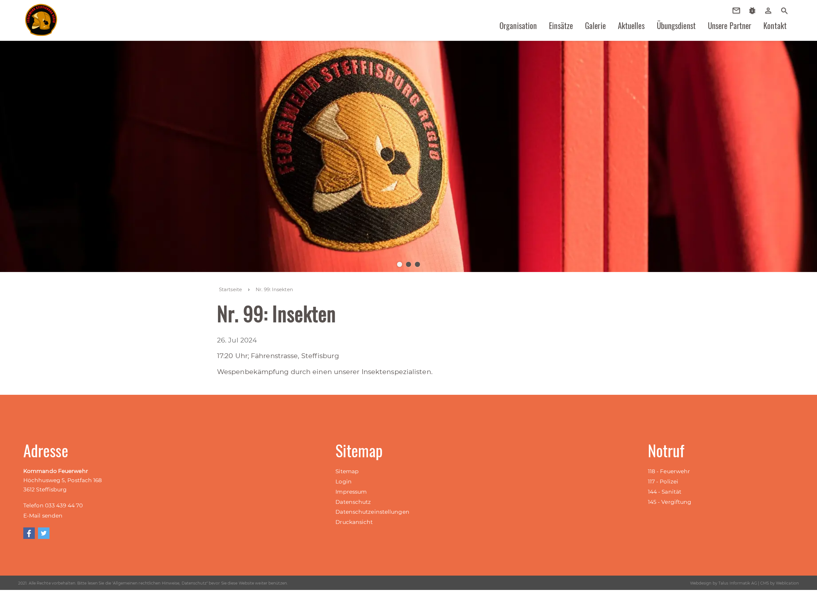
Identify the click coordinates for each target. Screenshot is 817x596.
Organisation (518, 25)
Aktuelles (631, 25)
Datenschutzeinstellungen (372, 512)
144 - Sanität (664, 492)
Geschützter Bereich (770, 15)
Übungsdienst (676, 25)
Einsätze (561, 25)
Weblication (787, 583)
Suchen (784, 10)
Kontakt (775, 25)
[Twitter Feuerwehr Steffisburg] (43, 533)
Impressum (351, 492)
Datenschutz (353, 502)
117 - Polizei (663, 481)
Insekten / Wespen (754, 20)
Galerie (595, 25)
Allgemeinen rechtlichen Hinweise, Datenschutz (159, 583)
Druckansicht (354, 522)
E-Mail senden (43, 515)
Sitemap (347, 471)
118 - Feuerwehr (669, 471)
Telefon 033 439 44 (49, 505)
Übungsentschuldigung (738, 10)
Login (343, 481)
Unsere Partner (729, 25)
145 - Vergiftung (670, 502)
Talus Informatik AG (737, 583)
